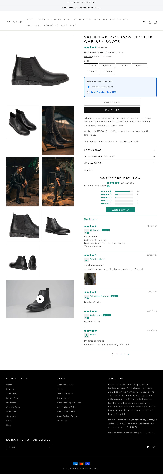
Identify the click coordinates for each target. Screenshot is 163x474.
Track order (11, 393)
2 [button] (117, 354)
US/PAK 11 (91, 66)
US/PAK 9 (123, 66)
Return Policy (12, 398)
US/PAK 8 (139, 66)
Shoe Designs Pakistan (68, 416)
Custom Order (13, 407)
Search (60, 389)
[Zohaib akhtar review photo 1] (90, 279)
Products (10, 389)
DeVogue (74, 469)
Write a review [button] (120, 210)
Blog (8, 425)
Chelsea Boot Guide (66, 407)
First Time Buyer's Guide (69, 403)
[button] (43, 19)
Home (9, 385)
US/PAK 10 (107, 66)
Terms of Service (65, 393)
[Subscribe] (49, 447)
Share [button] (90, 170)
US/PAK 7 (91, 71)
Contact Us (11, 416)
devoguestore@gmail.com (122, 433)
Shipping (88, 56)
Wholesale (11, 411)
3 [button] (121, 354)
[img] (90, 226)
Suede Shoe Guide (66, 411)
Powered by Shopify (90, 469)
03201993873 (131, 141)
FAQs (8, 420)
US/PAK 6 (107, 71)
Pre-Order (11, 403)
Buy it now (112, 110)
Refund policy (64, 398)
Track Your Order (65, 385)
